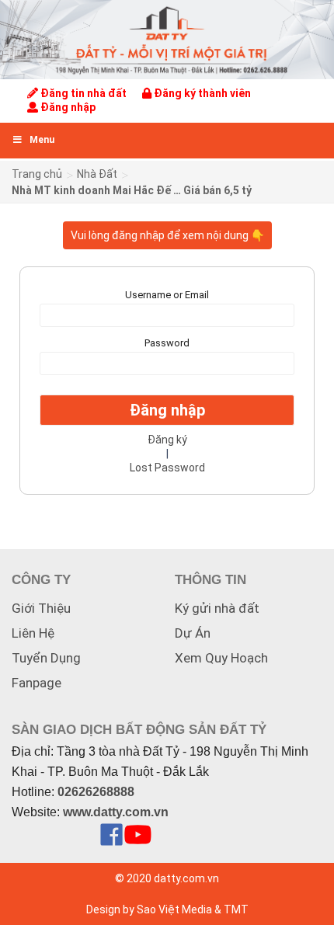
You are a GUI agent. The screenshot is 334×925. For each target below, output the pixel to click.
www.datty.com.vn (116, 812)
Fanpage (36, 682)
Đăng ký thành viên (201, 93)
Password (167, 343)
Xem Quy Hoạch (221, 658)
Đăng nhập (67, 107)
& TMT (231, 909)
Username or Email (167, 295)
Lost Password (167, 467)
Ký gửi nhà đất (217, 608)
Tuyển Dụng (46, 658)
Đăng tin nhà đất (82, 93)
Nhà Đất (97, 174)
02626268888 (95, 791)
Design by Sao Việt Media (149, 909)
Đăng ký (167, 439)
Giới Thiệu (41, 608)
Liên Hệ (33, 633)
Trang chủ (37, 174)
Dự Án (192, 633)
